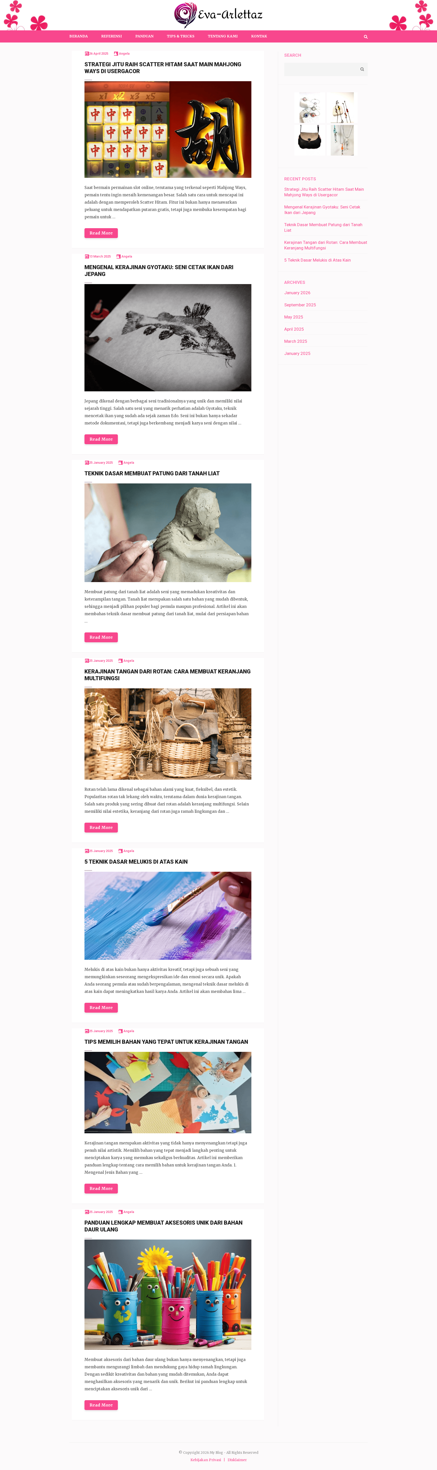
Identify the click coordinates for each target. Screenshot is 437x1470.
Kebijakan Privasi (205, 1460)
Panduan (144, 36)
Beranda (78, 36)
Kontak (259, 36)
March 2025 (295, 341)
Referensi (111, 36)
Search (292, 55)
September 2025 (300, 304)
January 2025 (297, 353)
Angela (124, 53)
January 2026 (297, 292)
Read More (101, 233)
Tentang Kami (223, 36)
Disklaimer (237, 1460)
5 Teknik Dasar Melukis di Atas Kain (317, 260)
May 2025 (293, 316)
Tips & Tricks (180, 36)
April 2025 (294, 329)
